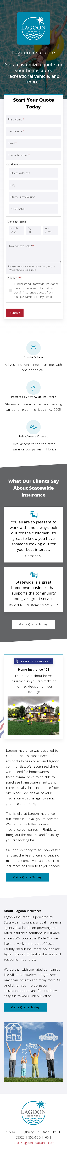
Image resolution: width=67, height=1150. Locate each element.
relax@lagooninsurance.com (33, 1143)
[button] (33, 624)
